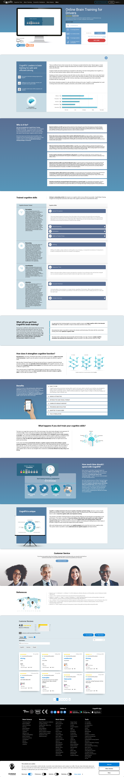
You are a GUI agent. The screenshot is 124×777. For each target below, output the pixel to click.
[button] (29, 667)
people (34, 647)
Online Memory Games (90, 750)
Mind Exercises (88, 744)
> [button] (69, 699)
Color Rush (58, 753)
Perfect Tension (74, 745)
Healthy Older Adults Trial (45, 725)
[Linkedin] (64, 712)
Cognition (25, 731)
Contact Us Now (62, 560)
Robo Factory (59, 731)
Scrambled (58, 749)
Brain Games (88, 747)
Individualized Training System (92, 739)
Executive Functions (27, 737)
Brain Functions (26, 736)
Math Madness (59, 744)
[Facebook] (51, 712)
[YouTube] (58, 712)
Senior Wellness (42, 728)
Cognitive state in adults (44, 733)
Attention (25, 744)
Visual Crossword (60, 739)
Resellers (87, 733)
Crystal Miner (59, 728)
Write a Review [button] (101, 634)
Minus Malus (73, 742)
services (28, 647)
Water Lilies (73, 750)
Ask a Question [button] (89, 634)
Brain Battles (88, 756)
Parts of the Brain (27, 725)
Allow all (109, 764)
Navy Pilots (41, 726)
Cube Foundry (73, 734)
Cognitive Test (18, 2)
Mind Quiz (87, 741)
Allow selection (109, 768)
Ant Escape (58, 733)
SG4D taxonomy (43, 736)
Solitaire (57, 729)
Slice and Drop (73, 747)
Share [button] (23, 665)
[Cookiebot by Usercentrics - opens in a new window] (12, 774)
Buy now (96, 40)
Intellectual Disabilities (28, 734)
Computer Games (43, 723)
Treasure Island (59, 734)
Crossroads (73, 733)
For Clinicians (88, 723)
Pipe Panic (58, 726)
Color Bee (72, 729)
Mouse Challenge (74, 744)
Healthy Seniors (42, 729)
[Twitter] (54, 712)
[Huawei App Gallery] (74, 712)
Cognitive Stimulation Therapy (92, 742)
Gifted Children (88, 755)
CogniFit (22, 647)
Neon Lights (58, 736)
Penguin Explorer (74, 726)
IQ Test (86, 758)
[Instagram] (61, 712)
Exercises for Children (90, 734)
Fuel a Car (72, 739)
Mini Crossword (59, 723)
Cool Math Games (89, 752)
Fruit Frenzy (58, 725)
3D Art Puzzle (59, 755)
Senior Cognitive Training (45, 731)
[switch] (44, 774)
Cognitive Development (90, 736)
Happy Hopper (73, 722)
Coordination (26, 739)
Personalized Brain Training (91, 745)
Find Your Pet (59, 750)
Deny (109, 772)
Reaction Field (73, 752)
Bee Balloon (73, 731)
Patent (86, 728)
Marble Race (58, 745)
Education (87, 726)
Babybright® (88, 731)
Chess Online (59, 722)
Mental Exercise (88, 749)
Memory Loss (26, 733)
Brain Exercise (88, 737)
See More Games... (74, 755)
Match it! (58, 741)
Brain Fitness (26, 729)
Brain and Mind (26, 723)
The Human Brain (27, 722)
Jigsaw (72, 737)
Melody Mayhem (59, 752)
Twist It (72, 749)
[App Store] (96, 712)
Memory (24, 741)
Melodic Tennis (59, 747)
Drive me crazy (59, 737)
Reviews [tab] (21, 637)
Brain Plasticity (26, 728)
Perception (25, 742)
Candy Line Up (73, 723)
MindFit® (87, 729)
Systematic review (43, 734)
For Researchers (88, 725)
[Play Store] (85, 712)
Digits (71, 728)
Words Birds (73, 753)
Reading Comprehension (90, 753)
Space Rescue (59, 742)
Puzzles (72, 725)
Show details (77, 774)
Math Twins (73, 741)
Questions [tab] (31, 637)
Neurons (24, 726)
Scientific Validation (39, 2)
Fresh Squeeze (73, 736)
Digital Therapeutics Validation (46, 722)
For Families (87, 722)
